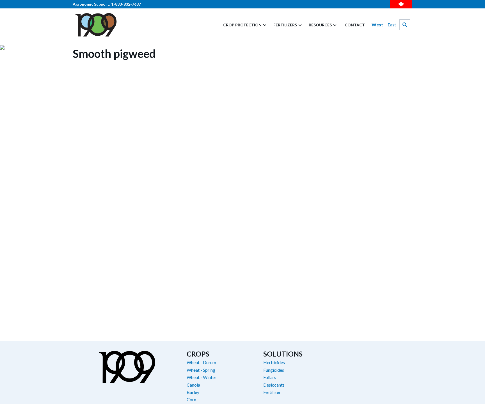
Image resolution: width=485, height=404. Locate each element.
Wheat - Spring (201, 370)
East (392, 24)
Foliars (269, 377)
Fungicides (273, 370)
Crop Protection (242, 24)
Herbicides (274, 362)
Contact (355, 24)
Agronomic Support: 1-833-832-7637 (107, 4)
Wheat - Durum (201, 362)
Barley (193, 392)
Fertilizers (285, 24)
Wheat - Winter (201, 377)
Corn (191, 399)
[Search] (404, 24)
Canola (193, 384)
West (377, 24)
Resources (320, 24)
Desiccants (274, 384)
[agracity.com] (96, 24)
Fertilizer (272, 392)
